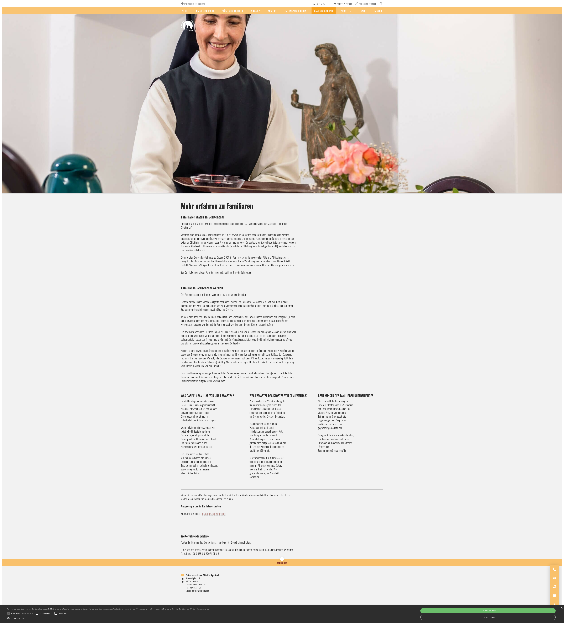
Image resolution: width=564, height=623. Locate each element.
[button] (108, 618)
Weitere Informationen (199, 609)
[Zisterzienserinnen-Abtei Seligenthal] (188, 25)
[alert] (282, 614)
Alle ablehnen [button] (488, 617)
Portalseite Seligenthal (194, 4)
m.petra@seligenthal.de (213, 514)
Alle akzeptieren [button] (488, 611)
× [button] (561, 608)
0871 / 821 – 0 (323, 4)
